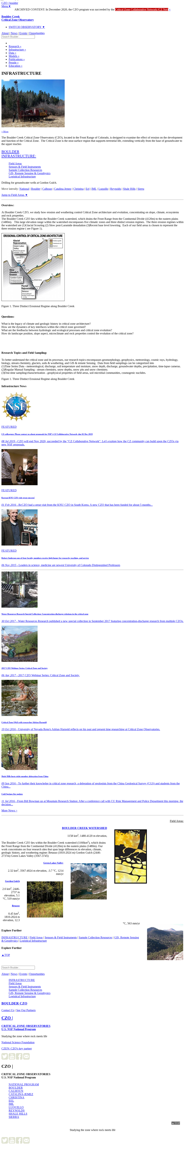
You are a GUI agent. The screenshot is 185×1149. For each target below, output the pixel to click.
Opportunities (37, 33)
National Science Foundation (18, 1042)
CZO (14, 1003)
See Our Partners (26, 1010)
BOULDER (16, 1087)
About (5, 33)
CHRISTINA (16, 1097)
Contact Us (7, 1010)
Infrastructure (17, 49)
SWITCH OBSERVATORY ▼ (27, 27)
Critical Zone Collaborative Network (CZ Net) (141, 9)
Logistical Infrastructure (22, 176)
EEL (11, 1100)
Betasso (16, 905)
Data (12, 52)
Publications (17, 59)
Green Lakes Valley (53, 863)
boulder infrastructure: (18, 154)
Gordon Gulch (12, 881)
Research (15, 46)
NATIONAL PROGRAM (24, 1084)
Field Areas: (177, 821)
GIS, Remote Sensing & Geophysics (29, 173)
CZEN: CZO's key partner (16, 1048)
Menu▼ (6, 6)
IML (11, 1103)
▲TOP (5, 955)
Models (14, 56)
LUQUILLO (16, 1107)
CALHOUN (16, 1090)
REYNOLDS (17, 1110)
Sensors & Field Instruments (25, 166)
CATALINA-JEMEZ (21, 1094)
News (14, 33)
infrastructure (14, 937)
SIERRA (14, 1116)
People (14, 62)
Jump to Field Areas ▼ (14, 194)
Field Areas (15, 163)
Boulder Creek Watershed (84, 828)
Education (15, 65)
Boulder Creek (17, 18)
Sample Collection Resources (25, 170)
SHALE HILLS (18, 1113)
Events (23, 33)
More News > (9, 810)
